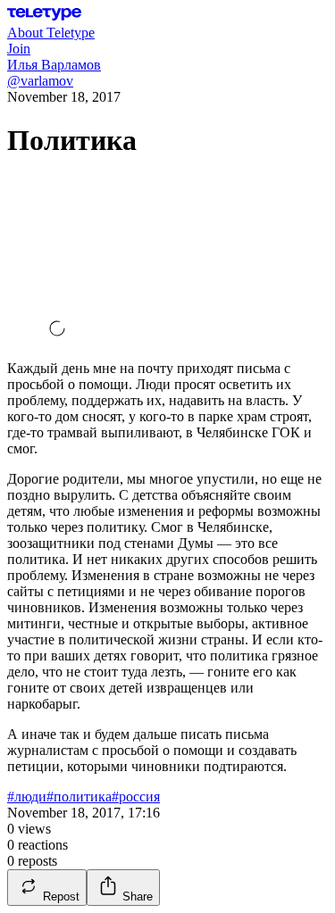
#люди (26, 796)
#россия (136, 796)
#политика (79, 796)
